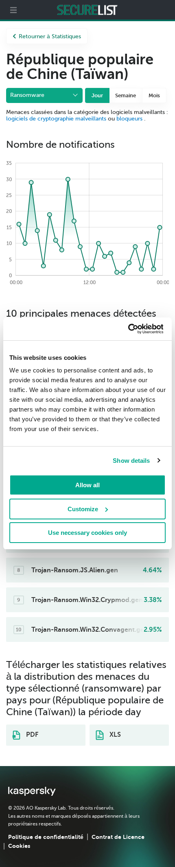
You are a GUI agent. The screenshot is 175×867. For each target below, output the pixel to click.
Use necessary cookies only (87, 532)
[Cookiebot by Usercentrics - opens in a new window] (127, 329)
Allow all (87, 485)
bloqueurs (130, 119)
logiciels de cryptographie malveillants (56, 119)
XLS (114, 734)
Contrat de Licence (118, 837)
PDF (31, 734)
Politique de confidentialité (45, 837)
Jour (97, 95)
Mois (154, 95)
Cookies (19, 846)
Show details (131, 460)
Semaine (125, 95)
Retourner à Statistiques (50, 36)
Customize (83, 509)
